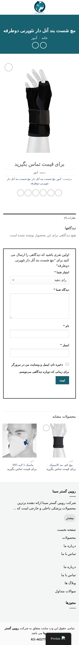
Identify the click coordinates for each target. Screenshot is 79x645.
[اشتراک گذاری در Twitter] (43, 192)
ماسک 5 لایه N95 (22, 465)
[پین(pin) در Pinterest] (28, 192)
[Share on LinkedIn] (20, 192)
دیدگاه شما (61, 289)
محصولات (69, 537)
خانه (45, 38)
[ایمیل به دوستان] (35, 192)
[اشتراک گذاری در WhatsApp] (58, 192)
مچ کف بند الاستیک (61, 465)
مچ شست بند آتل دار (43, 179)
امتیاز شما (61, 272)
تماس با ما (68, 554)
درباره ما (70, 546)
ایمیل (64, 345)
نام (66, 326)
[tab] (39, 218)
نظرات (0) (70, 217)
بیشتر (70, 518)
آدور (34, 38)
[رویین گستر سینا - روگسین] (39, 7)
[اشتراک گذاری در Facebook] (50, 192)
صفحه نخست (66, 529)
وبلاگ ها (70, 583)
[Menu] (73, 7)
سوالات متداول (65, 591)
